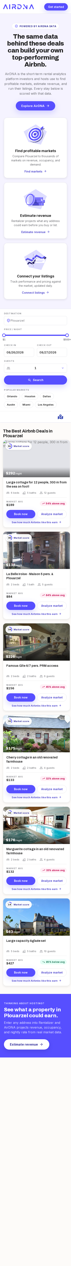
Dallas (47, 396)
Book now (21, 514)
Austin (11, 404)
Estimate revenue (26, 1044)
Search (35, 380)
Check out (44, 345)
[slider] (4, 335)
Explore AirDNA (35, 106)
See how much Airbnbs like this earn (37, 522)
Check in (10, 345)
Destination (12, 313)
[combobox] (10, 320)
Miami (26, 404)
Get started (56, 7)
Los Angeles (46, 404)
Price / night (13, 329)
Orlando (12, 396)
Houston (30, 396)
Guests (9, 361)
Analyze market (52, 514)
